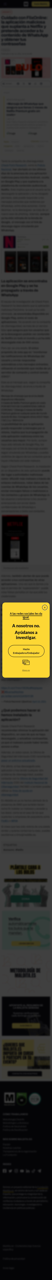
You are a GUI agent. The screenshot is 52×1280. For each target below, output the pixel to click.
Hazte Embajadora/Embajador (26, 651)
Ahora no (26, 670)
